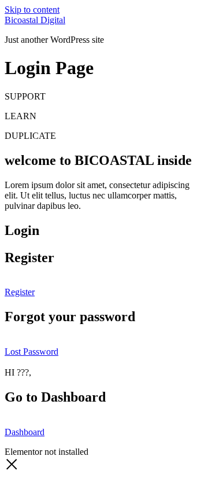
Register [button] (20, 292)
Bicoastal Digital (35, 20)
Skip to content (32, 9)
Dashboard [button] (24, 432)
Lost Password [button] (31, 351)
